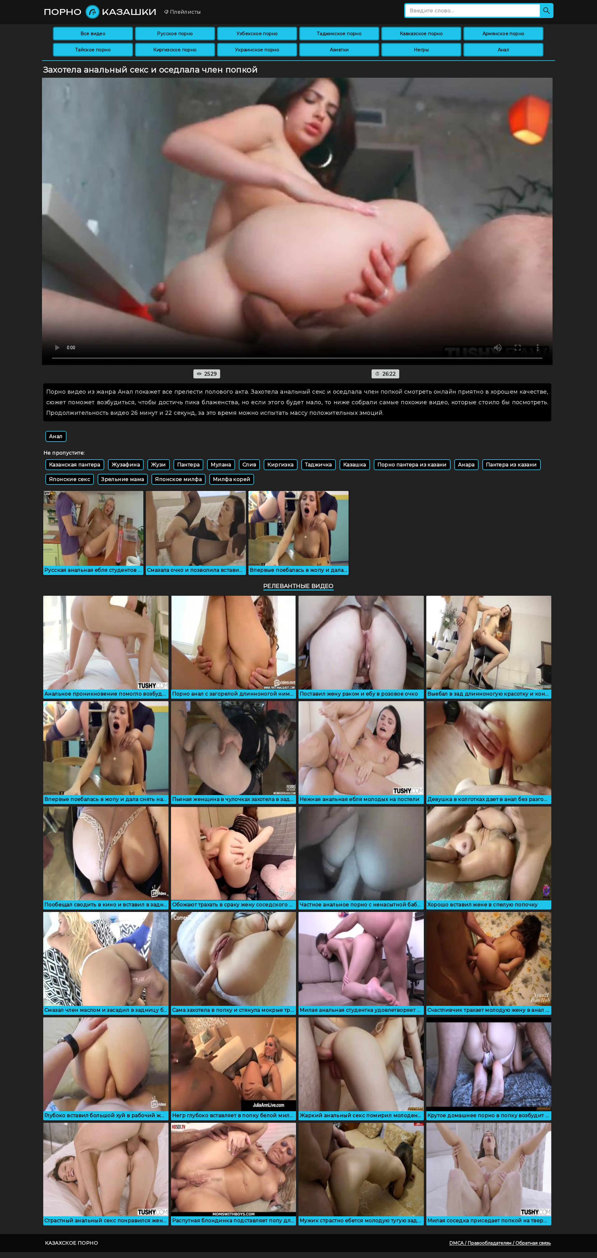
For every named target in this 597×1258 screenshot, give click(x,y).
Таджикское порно (339, 33)
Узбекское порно (257, 33)
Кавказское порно (421, 33)
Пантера (188, 465)
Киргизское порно (175, 50)
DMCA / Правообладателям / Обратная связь (500, 1243)
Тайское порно (93, 50)
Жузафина (126, 465)
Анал (503, 50)
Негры (421, 50)
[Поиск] (546, 10)
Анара (466, 465)
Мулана (221, 465)
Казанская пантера (74, 465)
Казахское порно (71, 1243)
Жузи (158, 465)
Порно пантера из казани (412, 465)
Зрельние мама (122, 479)
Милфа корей (231, 479)
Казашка (354, 465)
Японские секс (69, 479)
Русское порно (175, 33)
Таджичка (318, 465)
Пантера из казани (511, 465)
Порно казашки (100, 12)
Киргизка (280, 465)
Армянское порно (504, 33)
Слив (250, 465)
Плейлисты (185, 12)
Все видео (93, 33)
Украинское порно (257, 50)
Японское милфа (178, 479)
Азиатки (339, 50)
